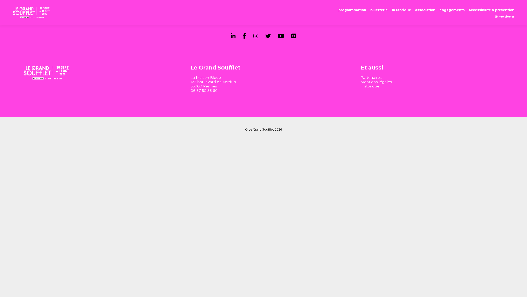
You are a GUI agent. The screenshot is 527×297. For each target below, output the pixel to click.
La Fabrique (401, 10)
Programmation (352, 10)
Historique (370, 86)
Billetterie (379, 10)
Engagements (452, 10)
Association (425, 10)
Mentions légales (376, 82)
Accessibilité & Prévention (491, 10)
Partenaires (371, 77)
